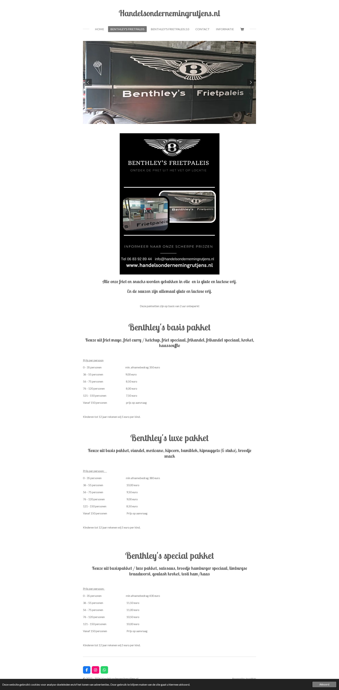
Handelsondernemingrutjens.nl (169, 13)
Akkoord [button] (324, 684)
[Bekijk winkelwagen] (242, 29)
